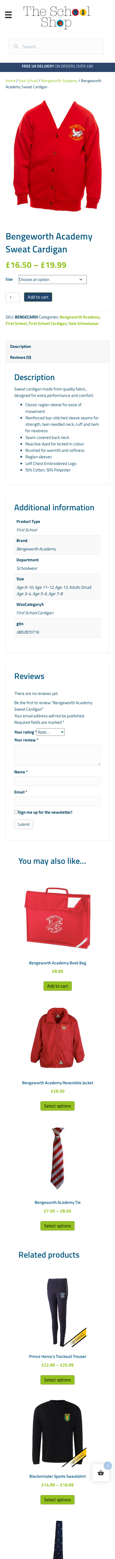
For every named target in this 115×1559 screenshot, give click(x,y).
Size (9, 279)
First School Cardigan (47, 323)
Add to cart (38, 297)
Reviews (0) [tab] (20, 357)
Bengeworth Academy (59, 80)
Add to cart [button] (57, 986)
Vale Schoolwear (83, 323)
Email (20, 792)
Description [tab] (20, 346)
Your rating (25, 732)
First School (16, 323)
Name (21, 772)
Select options (57, 1105)
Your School (28, 80)
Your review (26, 740)
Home (10, 80)
